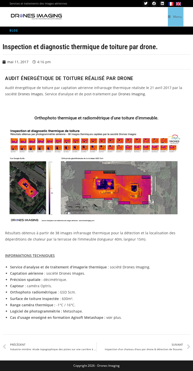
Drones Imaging (131, 94)
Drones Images (30, 94)
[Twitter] (145, 3)
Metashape (72, 311)
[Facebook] (154, 3)
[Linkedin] (162, 3)
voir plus (113, 317)
